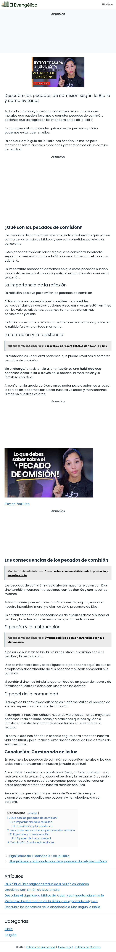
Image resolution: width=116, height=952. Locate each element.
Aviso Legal (65, 947)
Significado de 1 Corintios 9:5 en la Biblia (39, 856)
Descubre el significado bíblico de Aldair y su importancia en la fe (54, 895)
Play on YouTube (17, 504)
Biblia (9, 929)
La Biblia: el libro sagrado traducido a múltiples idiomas (47, 884)
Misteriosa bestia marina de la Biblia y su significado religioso (51, 901)
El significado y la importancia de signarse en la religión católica (58, 861)
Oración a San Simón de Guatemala (32, 890)
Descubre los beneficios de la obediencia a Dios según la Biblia (52, 907)
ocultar (32, 813)
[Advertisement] (58, 33)
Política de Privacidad (40, 947)
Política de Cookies (88, 947)
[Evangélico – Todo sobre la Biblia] (19, 4)
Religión (10, 935)
